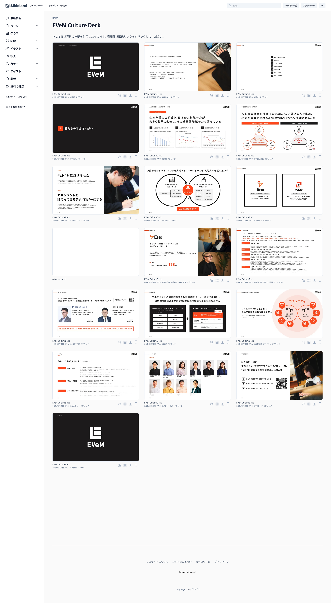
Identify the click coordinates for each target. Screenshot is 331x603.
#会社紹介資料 (58, 97)
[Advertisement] (96, 252)
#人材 (67, 97)
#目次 (256, 97)
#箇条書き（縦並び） (268, 282)
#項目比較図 (259, 158)
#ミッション (75, 220)
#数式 (164, 344)
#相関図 (165, 220)
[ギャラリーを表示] (125, 95)
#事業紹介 (258, 220)
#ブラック (80, 97)
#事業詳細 (166, 282)
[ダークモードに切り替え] (322, 5)
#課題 (164, 158)
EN (193, 589)
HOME (55, 18)
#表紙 (72, 97)
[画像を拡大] (119, 95)
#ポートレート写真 (178, 282)
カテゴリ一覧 (291, 5)
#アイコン (267, 344)
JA (188, 589)
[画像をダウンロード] (130, 95)
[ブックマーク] (136, 95)
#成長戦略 (258, 344)
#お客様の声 (75, 344)
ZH (198, 589)
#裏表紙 (73, 467)
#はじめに (166, 97)
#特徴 (256, 282)
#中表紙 (73, 158)
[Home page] (16, 6)
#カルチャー (75, 406)
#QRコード (258, 406)
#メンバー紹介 (168, 406)
